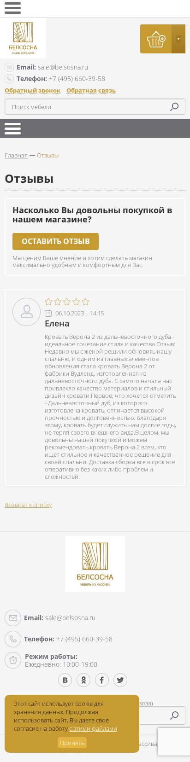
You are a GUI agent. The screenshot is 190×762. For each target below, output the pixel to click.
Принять (72, 743)
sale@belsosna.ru (52, 67)
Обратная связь (91, 90)
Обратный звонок (32, 90)
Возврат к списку (28, 504)
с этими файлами (93, 728)
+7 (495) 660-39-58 (61, 78)
